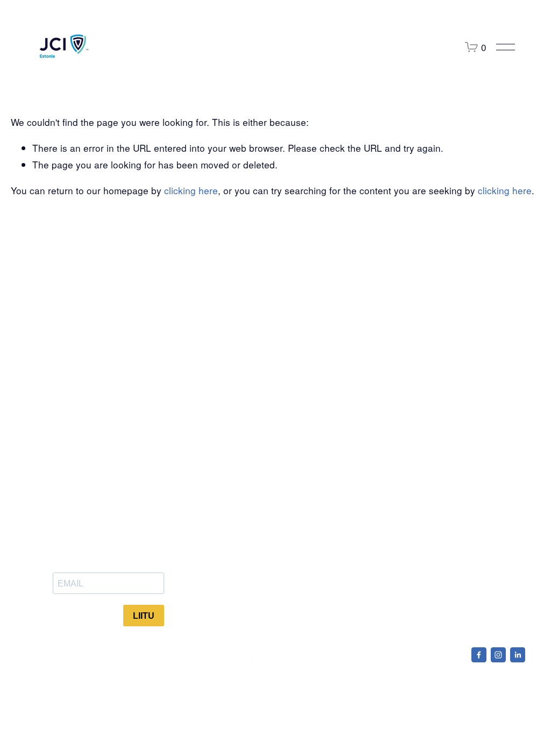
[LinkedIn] (517, 654)
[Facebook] (478, 654)
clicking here (191, 190)
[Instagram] (498, 654)
